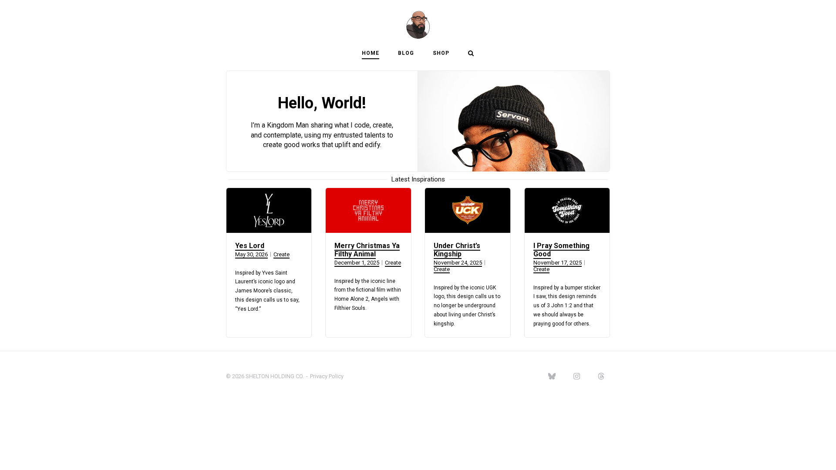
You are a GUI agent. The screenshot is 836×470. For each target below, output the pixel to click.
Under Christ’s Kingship (457, 250)
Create (281, 254)
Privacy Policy (327, 376)
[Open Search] (471, 53)
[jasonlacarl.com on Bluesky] (552, 376)
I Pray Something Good (561, 250)
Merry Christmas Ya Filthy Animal (367, 250)
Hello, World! (322, 103)
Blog (406, 53)
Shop (441, 53)
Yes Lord (249, 246)
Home (370, 53)
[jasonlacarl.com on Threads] (601, 376)
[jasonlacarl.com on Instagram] (576, 376)
